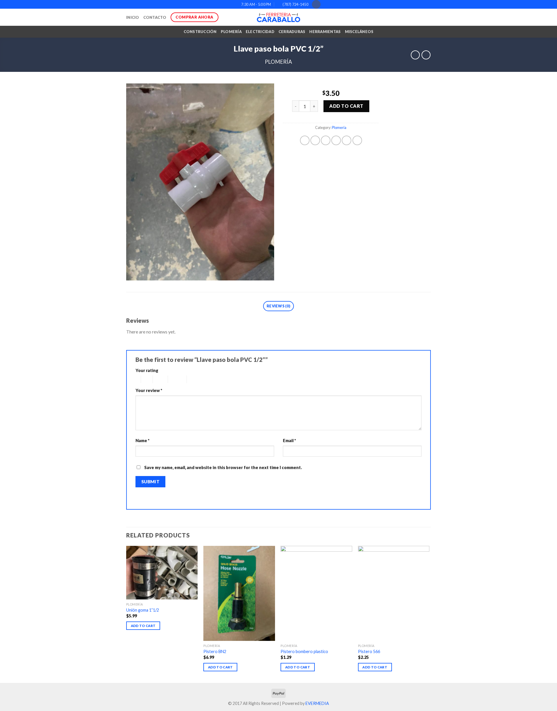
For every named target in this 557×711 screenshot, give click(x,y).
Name (142, 440)
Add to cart (346, 106)
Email (289, 440)
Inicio (132, 17)
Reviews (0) (278, 306)
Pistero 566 (369, 651)
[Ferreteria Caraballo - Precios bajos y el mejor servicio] (278, 17)
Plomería (231, 31)
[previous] (126, 613)
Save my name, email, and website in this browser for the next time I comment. (223, 467)
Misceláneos (359, 31)
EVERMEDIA (317, 703)
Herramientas (325, 31)
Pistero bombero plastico (304, 651)
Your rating (146, 370)
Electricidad (260, 31)
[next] (429, 613)
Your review (148, 390)
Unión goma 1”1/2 (142, 610)
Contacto (155, 17)
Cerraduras (291, 31)
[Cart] (428, 17)
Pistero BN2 (214, 651)
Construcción (200, 31)
